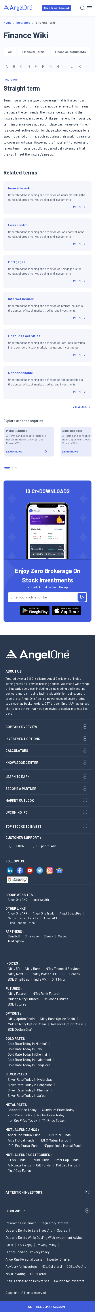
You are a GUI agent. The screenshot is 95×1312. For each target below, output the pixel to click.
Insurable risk (19, 188)
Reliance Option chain (67, 1024)
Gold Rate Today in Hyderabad (29, 1059)
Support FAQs (47, 846)
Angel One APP (18, 913)
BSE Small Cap (18, 979)
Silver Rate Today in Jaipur (27, 1095)
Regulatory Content (54, 1223)
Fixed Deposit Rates (21, 923)
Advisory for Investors (21, 1266)
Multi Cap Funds (19, 1170)
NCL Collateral (52, 1266)
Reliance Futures (56, 999)
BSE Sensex (71, 974)
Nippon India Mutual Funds (63, 1145)
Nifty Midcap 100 (45, 974)
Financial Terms (33, 52)
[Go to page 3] (16, 467)
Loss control (18, 225)
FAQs (9, 1245)
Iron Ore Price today (22, 1120)
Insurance (11, 79)
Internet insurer (21, 299)
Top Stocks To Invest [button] (24, 826)
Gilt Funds (43, 1165)
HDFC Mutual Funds (54, 1140)
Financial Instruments (70, 52)
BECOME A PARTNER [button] (21, 789)
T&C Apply (25, 1245)
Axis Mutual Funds (21, 1140)
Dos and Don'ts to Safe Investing (29, 1230)
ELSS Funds (17, 1160)
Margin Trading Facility (23, 918)
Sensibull (14, 936)
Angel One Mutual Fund (24, 1135)
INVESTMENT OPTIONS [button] (23, 739)
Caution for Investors (69, 1281)
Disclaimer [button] (15, 1211)
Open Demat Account (56, 7)
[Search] (82, 8)
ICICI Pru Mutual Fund (23, 1145)
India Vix (40, 979)
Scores (62, 1230)
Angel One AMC (18, 899)
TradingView (16, 941)
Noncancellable (20, 373)
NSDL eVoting (16, 1274)
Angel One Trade (43, 913)
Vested (62, 936)
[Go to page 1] (7, 467)
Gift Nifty (58, 979)
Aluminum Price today (58, 1109)
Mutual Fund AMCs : (22, 1129)
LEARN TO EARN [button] (18, 777)
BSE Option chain (21, 1029)
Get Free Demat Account (47, 1306)
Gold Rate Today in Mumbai (27, 1043)
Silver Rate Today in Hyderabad (30, 1079)
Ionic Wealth (41, 899)
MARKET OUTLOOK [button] (20, 800)
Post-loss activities (24, 336)
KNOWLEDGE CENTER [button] (22, 762)
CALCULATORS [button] (17, 750)
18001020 (19, 846)
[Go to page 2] (12, 467)
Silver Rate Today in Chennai (28, 1090)
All (10, 52)
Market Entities (16, 430)
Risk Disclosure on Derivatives (27, 1281)
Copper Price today (22, 1109)
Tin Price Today (53, 1120)
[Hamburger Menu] (89, 7)
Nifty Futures (17, 993)
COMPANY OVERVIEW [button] (21, 727)
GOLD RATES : (16, 1038)
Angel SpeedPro (70, 913)
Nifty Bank (32, 968)
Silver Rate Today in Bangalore (30, 1085)
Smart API (50, 918)
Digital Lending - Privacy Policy (27, 1252)
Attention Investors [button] (24, 1192)
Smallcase (32, 936)
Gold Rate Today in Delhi (25, 1049)
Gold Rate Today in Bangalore (29, 1065)
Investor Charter (58, 1259)
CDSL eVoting (76, 1266)
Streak (48, 936)
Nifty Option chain (21, 1018)
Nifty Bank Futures (46, 993)
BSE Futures (17, 1004)
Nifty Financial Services (63, 968)
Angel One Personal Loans (24, 1259)
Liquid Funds (40, 1160)
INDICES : (13, 963)
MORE (77, 207)
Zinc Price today (20, 1115)
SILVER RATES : (17, 1074)
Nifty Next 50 (18, 974)
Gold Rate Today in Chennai (27, 1054)
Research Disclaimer (21, 1223)
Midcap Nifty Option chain (27, 1024)
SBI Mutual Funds (58, 1135)
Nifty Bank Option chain (57, 1018)
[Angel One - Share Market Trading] (18, 7)
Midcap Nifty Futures (23, 999)
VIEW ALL (80, 407)
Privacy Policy (46, 1245)
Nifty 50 (14, 968)
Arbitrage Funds (19, 1165)
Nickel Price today (50, 1115)
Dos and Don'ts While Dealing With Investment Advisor (45, 1237)
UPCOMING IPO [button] (17, 812)
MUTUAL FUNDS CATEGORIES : (29, 1155)
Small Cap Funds (67, 1160)
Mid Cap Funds (66, 1165)
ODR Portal (38, 1274)
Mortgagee (16, 262)
